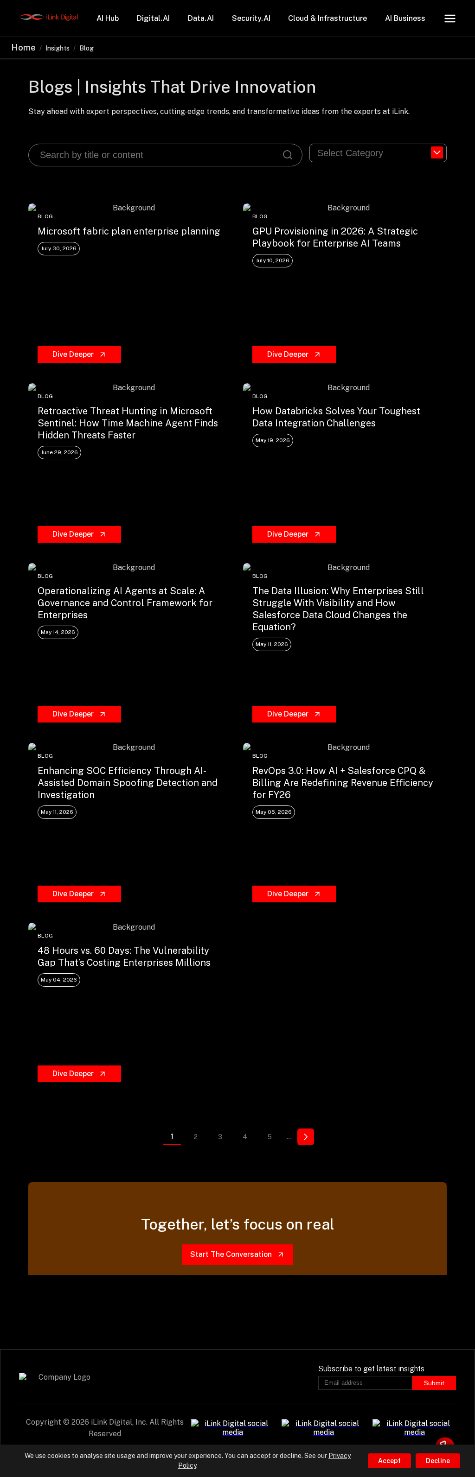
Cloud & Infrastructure (327, 18)
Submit (434, 1383)
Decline (438, 1460)
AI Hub (107, 18)
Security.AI (251, 18)
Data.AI (201, 18)
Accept (389, 1460)
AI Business (405, 18)
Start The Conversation (231, 1254)
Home (23, 47)
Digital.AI (153, 18)
